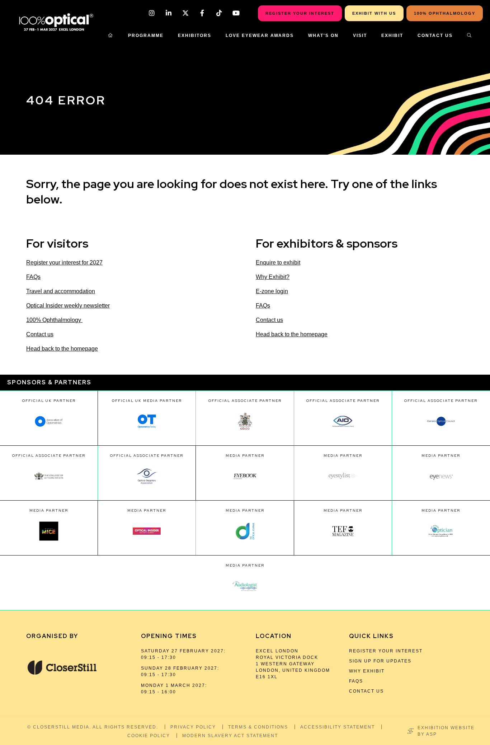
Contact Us (435, 35)
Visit (360, 35)
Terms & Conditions (258, 727)
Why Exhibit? (272, 277)
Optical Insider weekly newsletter (68, 306)
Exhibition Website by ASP (446, 731)
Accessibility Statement (337, 727)
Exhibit (392, 35)
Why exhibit (367, 671)
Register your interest (386, 650)
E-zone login (272, 291)
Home (111, 35)
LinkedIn (168, 13)
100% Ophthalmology (54, 320)
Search (469, 35)
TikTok (219, 13)
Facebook (202, 13)
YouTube (236, 13)
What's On (323, 35)
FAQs (33, 277)
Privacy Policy (193, 727)
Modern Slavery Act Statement (230, 735)
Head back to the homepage (62, 349)
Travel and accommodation (60, 291)
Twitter (185, 13)
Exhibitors (194, 35)
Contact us (39, 334)
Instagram (151, 13)
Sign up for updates (380, 661)
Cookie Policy (148, 735)
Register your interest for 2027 (64, 262)
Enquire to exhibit (278, 262)
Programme (146, 35)
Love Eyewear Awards (260, 35)
